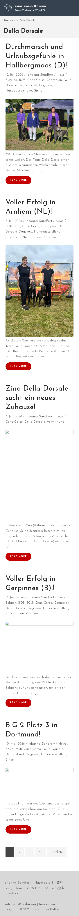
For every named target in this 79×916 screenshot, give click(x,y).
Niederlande (31, 237)
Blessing (11, 80)
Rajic (9, 613)
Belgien (11, 603)
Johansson (13, 237)
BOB (22, 80)
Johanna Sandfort (39, 75)
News (60, 75)
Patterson (50, 237)
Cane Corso (36, 80)
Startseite (9, 20)
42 (40, 852)
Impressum (47, 904)
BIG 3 (10, 749)
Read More (18, 180)
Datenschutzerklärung (20, 904)
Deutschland (28, 85)
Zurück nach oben (72, 909)
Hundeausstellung (19, 90)
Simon (19, 613)
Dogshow (45, 85)
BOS (17, 226)
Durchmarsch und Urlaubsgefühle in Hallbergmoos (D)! (36, 56)
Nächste (57, 852)
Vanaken (32, 613)
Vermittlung (55, 422)
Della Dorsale (35, 422)
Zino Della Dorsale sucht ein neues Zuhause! (37, 398)
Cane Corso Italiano (30, 6)
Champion (54, 80)
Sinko (38, 90)
